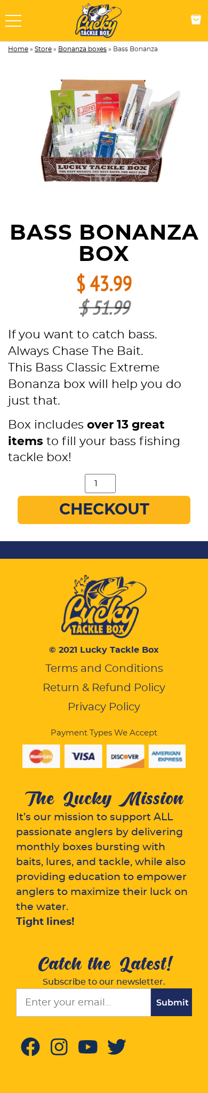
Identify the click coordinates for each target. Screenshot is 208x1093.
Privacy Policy (104, 707)
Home (18, 49)
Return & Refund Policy (104, 688)
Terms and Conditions (104, 668)
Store (43, 49)
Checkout (104, 510)
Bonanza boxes (82, 49)
